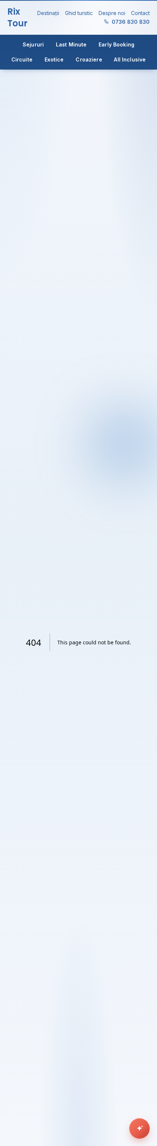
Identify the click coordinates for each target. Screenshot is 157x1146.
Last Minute (71, 44)
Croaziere (89, 59)
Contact (140, 13)
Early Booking (116, 44)
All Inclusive (130, 59)
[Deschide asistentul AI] (139, 1128)
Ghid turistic (79, 13)
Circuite (21, 59)
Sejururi (33, 44)
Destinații (48, 13)
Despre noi (112, 13)
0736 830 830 (131, 22)
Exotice (54, 59)
